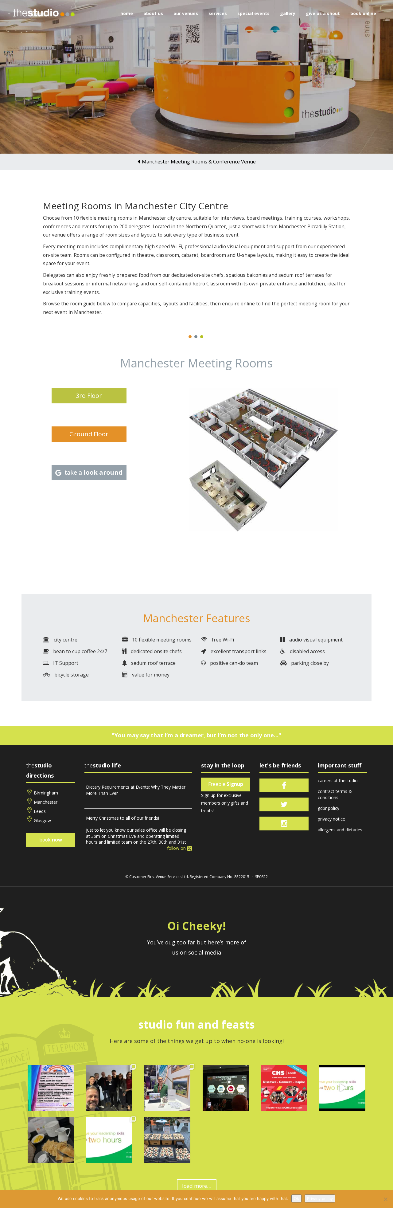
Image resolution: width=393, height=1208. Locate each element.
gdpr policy (328, 808)
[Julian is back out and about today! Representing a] (167, 1088)
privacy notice (331, 819)
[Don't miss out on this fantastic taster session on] (342, 1088)
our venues (185, 13)
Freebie (225, 784)
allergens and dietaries (340, 830)
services (217, 13)
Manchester (45, 802)
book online (363, 13)
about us (153, 13)
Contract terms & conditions (335, 794)
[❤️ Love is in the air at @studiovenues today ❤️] (167, 1140)
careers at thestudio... (339, 780)
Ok (296, 1198)
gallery (287, 13)
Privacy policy (320, 1198)
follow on (177, 848)
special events (253, 13)
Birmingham (46, 793)
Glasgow (42, 820)
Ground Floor (88, 434)
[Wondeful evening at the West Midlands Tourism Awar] (226, 1088)
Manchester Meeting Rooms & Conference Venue (199, 161)
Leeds (40, 811)
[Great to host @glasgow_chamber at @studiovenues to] (109, 1088)
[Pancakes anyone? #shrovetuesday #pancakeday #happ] (51, 1140)
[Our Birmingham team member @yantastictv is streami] (51, 1088)
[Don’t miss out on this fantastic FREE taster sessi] (109, 1140)
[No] (385, 1199)
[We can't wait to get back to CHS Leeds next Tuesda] (284, 1088)
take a (93, 472)
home (126, 13)
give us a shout (323, 13)
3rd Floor (89, 395)
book (50, 840)
